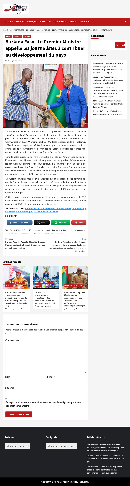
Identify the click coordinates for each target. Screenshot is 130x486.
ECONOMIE (20, 21)
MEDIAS (8, 36)
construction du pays (63, 230)
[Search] (125, 21)
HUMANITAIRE (45, 21)
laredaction (19, 61)
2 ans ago (11, 61)
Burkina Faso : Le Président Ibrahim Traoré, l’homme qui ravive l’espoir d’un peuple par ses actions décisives (45, 210)
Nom (8, 376)
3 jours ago (11, 309)
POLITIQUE (32, 21)
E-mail (51, 376)
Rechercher (97, 35)
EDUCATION (10, 283)
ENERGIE (73, 21)
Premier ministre (55, 233)
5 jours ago (40, 306)
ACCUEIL (9, 21)
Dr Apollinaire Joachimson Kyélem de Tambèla (30, 233)
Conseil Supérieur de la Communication (39, 230)
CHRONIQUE (84, 21)
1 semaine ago (71, 309)
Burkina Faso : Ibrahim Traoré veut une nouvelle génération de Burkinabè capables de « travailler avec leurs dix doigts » (16, 299)
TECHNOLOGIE (60, 21)
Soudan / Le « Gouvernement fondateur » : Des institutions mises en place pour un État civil (45, 297)
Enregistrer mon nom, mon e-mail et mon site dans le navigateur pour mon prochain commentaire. (43, 404)
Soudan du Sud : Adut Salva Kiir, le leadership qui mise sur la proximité (108, 112)
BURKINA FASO (16, 230)
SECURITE (48, 283)
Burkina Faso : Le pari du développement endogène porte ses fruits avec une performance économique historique (74, 299)
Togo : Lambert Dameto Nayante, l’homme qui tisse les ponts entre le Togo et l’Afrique (108, 103)
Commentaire (13, 340)
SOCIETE (27, 36)
